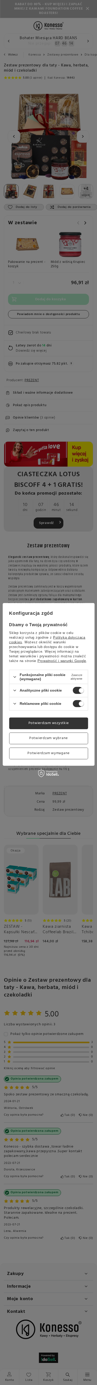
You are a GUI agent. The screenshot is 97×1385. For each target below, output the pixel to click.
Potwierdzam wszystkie (48, 723)
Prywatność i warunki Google (62, 661)
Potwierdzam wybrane (48, 738)
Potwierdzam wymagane (48, 753)
